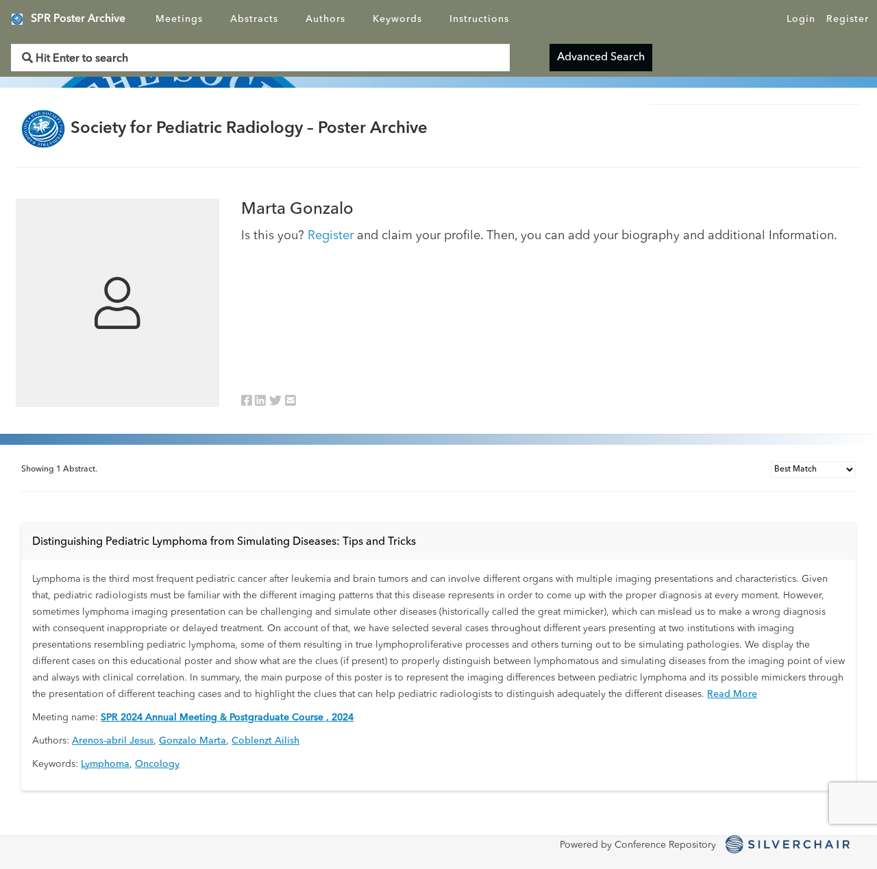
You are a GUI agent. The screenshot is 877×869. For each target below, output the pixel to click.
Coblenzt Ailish (265, 741)
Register (847, 19)
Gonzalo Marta (192, 741)
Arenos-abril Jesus (112, 741)
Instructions (479, 19)
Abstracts (254, 19)
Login (801, 19)
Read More (732, 694)
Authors (325, 19)
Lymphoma (105, 764)
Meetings (179, 19)
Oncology (157, 764)
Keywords (397, 19)
